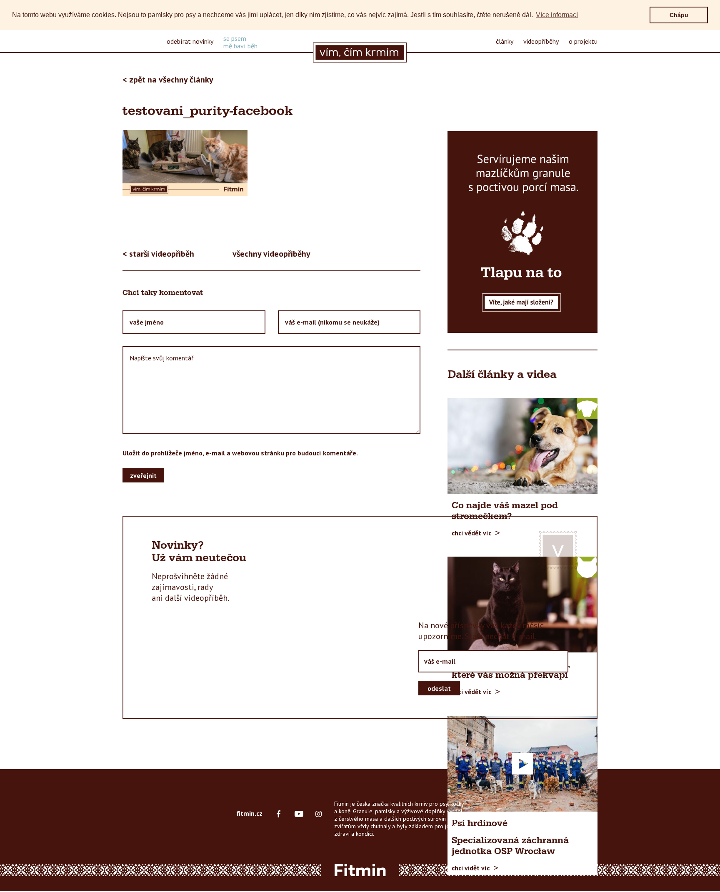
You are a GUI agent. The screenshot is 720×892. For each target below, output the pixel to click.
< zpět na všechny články (167, 79)
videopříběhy (541, 41)
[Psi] (587, 408)
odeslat (439, 688)
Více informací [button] (557, 14)
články (504, 41)
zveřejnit (143, 475)
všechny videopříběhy (271, 253)
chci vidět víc (471, 868)
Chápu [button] (679, 15)
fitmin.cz (249, 813)
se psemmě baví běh (240, 42)
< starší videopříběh (158, 253)
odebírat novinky (190, 41)
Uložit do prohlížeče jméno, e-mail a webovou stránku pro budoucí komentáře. (240, 453)
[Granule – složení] (523, 232)
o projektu (583, 41)
